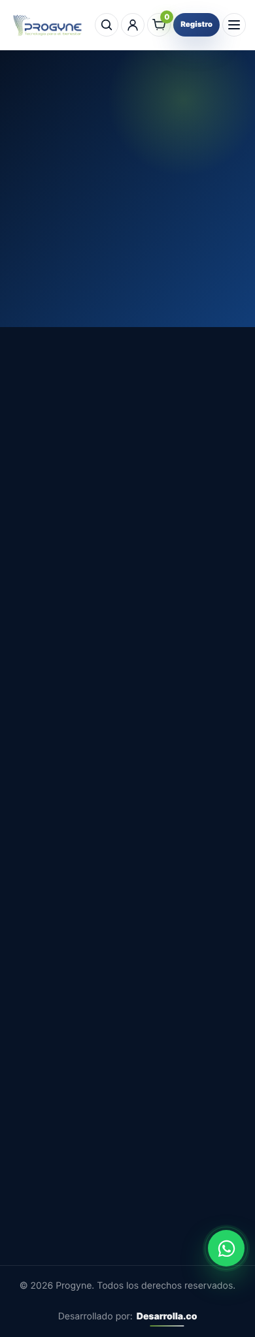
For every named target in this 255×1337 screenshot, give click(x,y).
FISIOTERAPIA (43, 1083)
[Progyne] (49, 25)
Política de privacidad (62, 931)
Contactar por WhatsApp (85, 575)
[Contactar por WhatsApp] (226, 1248)
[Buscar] (106, 25)
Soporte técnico (48, 954)
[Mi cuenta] (132, 25)
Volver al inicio (127, 232)
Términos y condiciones (67, 909)
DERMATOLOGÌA (50, 1038)
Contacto (32, 886)
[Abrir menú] (234, 25)
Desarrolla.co (167, 1316)
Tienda (26, 841)
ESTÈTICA (34, 1060)
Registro (196, 24)
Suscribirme (127, 1237)
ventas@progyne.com (63, 758)
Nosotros (31, 863)
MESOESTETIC (45, 1015)
